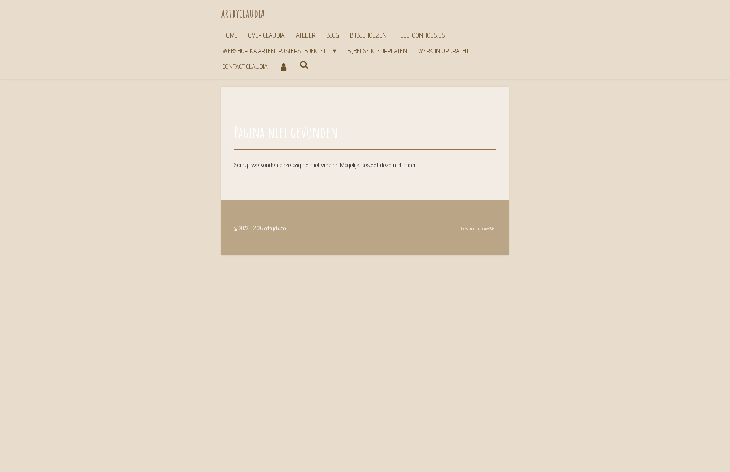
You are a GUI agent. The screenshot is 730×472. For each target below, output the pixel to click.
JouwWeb (489, 229)
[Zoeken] (304, 65)
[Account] (283, 66)
